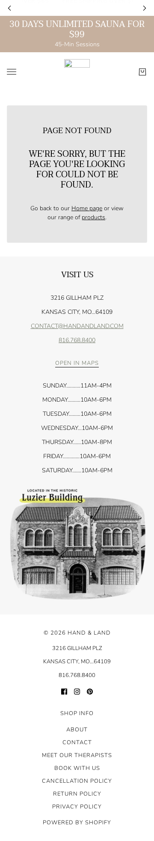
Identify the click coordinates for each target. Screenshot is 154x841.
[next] (145, 8)
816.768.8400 (77, 340)
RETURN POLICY (77, 794)
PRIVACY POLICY (77, 807)
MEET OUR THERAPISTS (77, 755)
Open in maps (77, 364)
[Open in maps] (77, 545)
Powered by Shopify (77, 822)
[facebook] (64, 691)
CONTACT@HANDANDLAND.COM (77, 326)
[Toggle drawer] (11, 72)
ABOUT (77, 730)
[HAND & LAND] (77, 72)
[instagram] (77, 691)
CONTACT (77, 742)
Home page (86, 208)
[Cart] (142, 72)
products (93, 217)
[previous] (9, 8)
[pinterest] (89, 691)
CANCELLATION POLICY (77, 781)
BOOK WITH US (77, 768)
